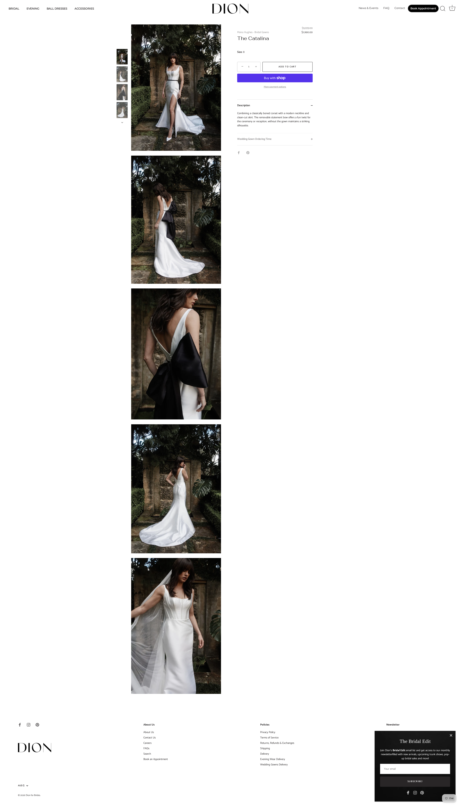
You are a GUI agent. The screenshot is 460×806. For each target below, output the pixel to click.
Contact (399, 8)
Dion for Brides (33, 795)
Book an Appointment (155, 759)
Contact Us (149, 737)
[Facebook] (408, 792)
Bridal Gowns (261, 32)
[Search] (443, 9)
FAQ (386, 8)
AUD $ (21, 785)
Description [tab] (243, 105)
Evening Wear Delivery (272, 759)
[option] (122, 57)
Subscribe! (415, 781)
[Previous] (122, 43)
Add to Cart (287, 67)
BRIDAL (14, 8)
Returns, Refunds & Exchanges (277, 743)
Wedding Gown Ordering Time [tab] (254, 139)
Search (147, 754)
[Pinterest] (422, 792)
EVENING (33, 8)
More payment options (275, 87)
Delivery (264, 754)
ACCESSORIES (84, 8)
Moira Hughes (244, 32)
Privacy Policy (267, 732)
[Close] (451, 735)
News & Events (368, 8)
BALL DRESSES (57, 8)
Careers (147, 743)
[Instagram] (415, 792)
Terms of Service (269, 737)
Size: (239, 52)
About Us (148, 732)
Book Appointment (423, 8)
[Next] (122, 123)
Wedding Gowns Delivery (274, 764)
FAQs (146, 748)
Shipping (265, 748)
